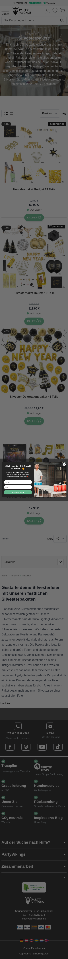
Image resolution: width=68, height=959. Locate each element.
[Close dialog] (64, 464)
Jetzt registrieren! (18, 492)
